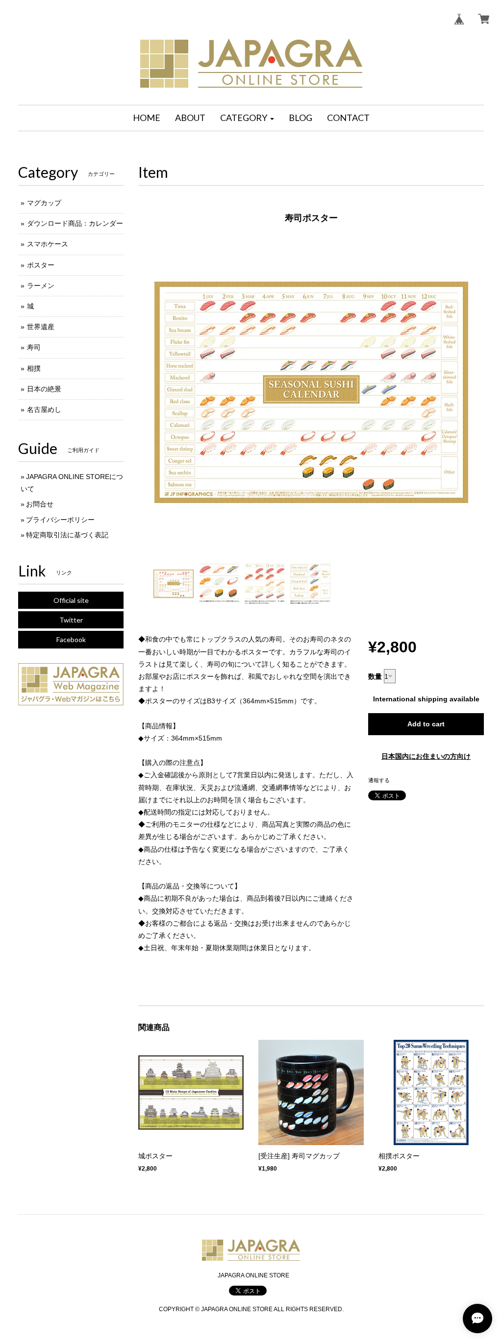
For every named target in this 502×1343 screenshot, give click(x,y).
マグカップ (44, 203)
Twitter (71, 620)
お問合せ (39, 504)
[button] (247, 118)
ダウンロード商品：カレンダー (75, 223)
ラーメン (40, 285)
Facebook (71, 639)
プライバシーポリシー (60, 520)
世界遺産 (40, 327)
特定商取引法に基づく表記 (67, 535)
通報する (379, 780)
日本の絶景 (44, 389)
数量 (375, 676)
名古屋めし (44, 409)
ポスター (40, 265)
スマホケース (47, 244)
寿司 (34, 347)
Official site (71, 600)
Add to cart (426, 724)
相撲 (34, 368)
